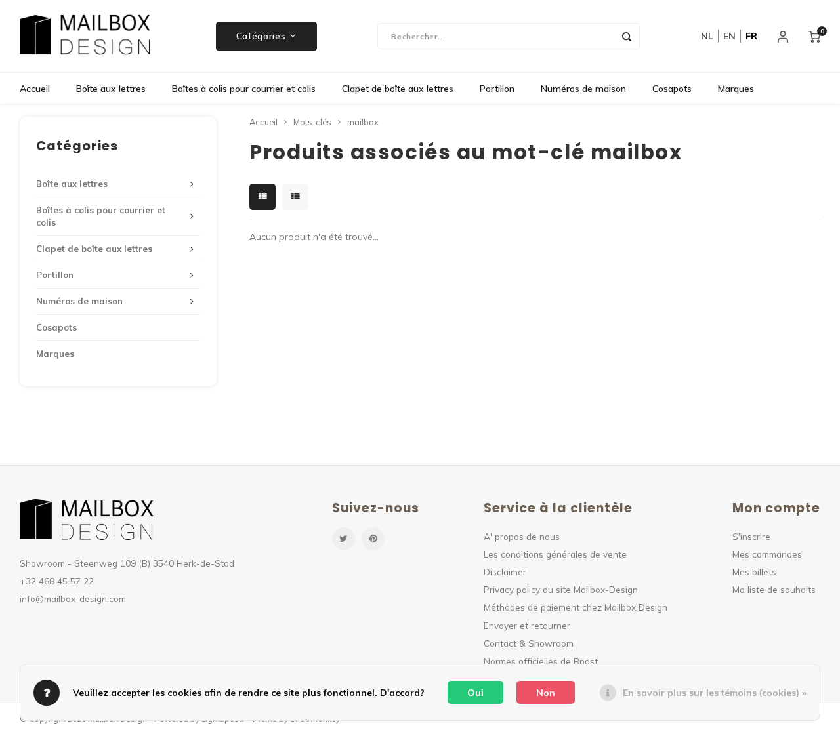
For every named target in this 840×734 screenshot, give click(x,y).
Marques (736, 88)
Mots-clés (312, 122)
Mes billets (754, 571)
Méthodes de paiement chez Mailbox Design (575, 607)
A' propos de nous (522, 536)
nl (707, 36)
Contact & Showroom (529, 643)
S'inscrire (751, 536)
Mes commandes (767, 554)
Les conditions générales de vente (555, 554)
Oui (475, 693)
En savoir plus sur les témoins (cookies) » (715, 693)
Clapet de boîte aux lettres (397, 88)
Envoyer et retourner (527, 625)
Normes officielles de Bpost (541, 660)
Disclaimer (505, 571)
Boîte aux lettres (111, 88)
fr (751, 36)
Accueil (35, 88)
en (729, 36)
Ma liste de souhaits (774, 589)
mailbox (363, 122)
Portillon (497, 88)
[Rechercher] (627, 36)
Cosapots (672, 88)
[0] (814, 36)
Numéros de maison (583, 88)
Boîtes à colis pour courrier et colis (244, 88)
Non (545, 693)
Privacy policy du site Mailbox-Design (561, 589)
